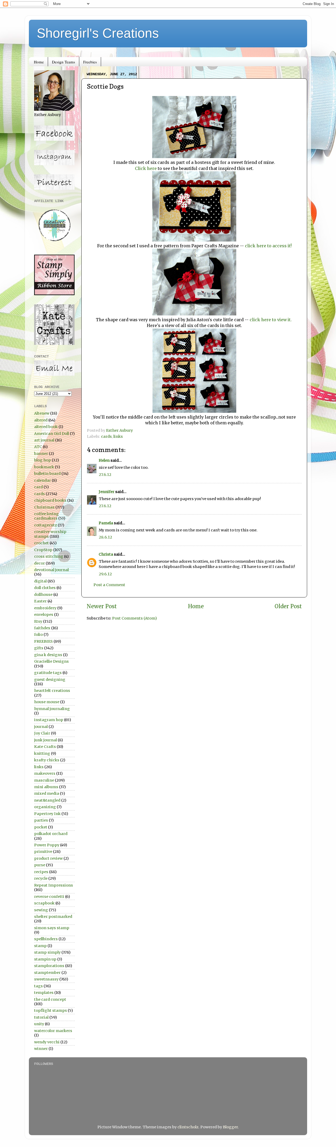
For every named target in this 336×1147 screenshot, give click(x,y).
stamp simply (47, 952)
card (38, 487)
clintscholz (187, 1127)
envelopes (43, 614)
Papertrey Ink (47, 813)
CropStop (43, 549)
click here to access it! (268, 245)
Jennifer (106, 491)
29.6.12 (105, 574)
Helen (104, 460)
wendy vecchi (47, 1042)
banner (41, 453)
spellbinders (46, 939)
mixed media (46, 793)
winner (41, 1048)
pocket (40, 827)
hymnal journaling (52, 708)
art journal (44, 440)
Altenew (41, 413)
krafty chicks (46, 760)
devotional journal (51, 569)
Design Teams (63, 61)
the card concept (50, 999)
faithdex (42, 628)
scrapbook (44, 903)
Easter (40, 601)
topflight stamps (50, 1010)
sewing (41, 910)
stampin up (45, 959)
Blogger (230, 1127)
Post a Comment (109, 584)
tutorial (41, 1017)
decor (39, 563)
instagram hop (48, 719)
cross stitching (48, 556)
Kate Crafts (45, 746)
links (118, 436)
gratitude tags (48, 672)
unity (39, 1024)
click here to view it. (271, 319)
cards (106, 436)
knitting (42, 753)
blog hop (42, 460)
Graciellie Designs (51, 661)
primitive (43, 851)
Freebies (90, 61)
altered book (46, 426)
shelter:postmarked (53, 916)
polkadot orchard (50, 833)
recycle (41, 878)
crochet (41, 543)
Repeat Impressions (53, 885)
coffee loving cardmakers (46, 516)
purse (39, 865)
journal (41, 726)
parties (41, 820)
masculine (44, 780)
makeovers (44, 773)
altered (41, 420)
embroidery (45, 608)
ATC (38, 446)
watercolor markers (53, 1030)
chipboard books (50, 500)
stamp (40, 945)
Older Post (288, 606)
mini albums (46, 786)
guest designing (49, 679)
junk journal (45, 740)
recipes (41, 871)
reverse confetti (49, 896)
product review (48, 858)
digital (40, 581)
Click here (146, 168)
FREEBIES (43, 641)
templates (44, 992)
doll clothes (45, 587)
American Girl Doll (51, 433)
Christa (106, 554)
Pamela (106, 523)
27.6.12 (105, 474)
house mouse (46, 702)
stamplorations (49, 965)
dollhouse (43, 594)
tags (38, 986)
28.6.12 (105, 537)
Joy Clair (42, 733)
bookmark (44, 467)
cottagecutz (45, 525)
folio (38, 634)
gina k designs (48, 654)
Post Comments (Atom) (134, 618)
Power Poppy (46, 845)
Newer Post (102, 606)
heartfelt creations (52, 690)
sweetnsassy (46, 979)
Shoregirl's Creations (98, 33)
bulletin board (47, 473)
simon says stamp (51, 927)
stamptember (47, 972)
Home (39, 61)
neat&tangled (47, 800)
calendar (42, 480)
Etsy (38, 621)
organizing (45, 806)
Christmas (44, 507)
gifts (38, 648)
